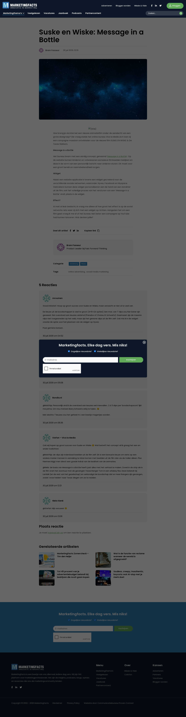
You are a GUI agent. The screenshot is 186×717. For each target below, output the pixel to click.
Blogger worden (123, 5)
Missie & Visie (140, 5)
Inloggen (176, 5)
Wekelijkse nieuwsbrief (107, 351)
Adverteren (106, 5)
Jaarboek (63, 13)
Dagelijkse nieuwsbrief (81, 351)
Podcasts (77, 13)
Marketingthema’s (12, 13)
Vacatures (49, 13)
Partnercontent (93, 13)
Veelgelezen (34, 13)
